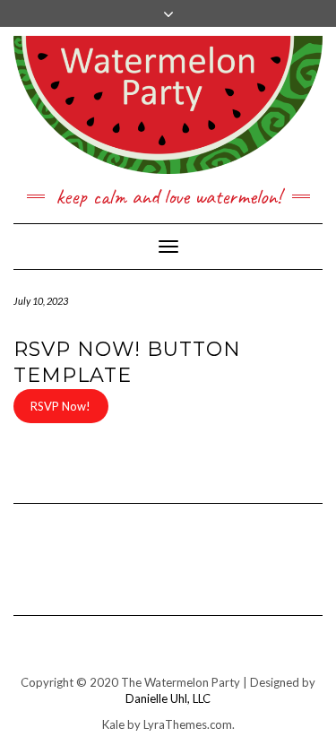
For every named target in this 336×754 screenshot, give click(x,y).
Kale (113, 724)
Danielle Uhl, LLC (168, 698)
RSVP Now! (60, 406)
